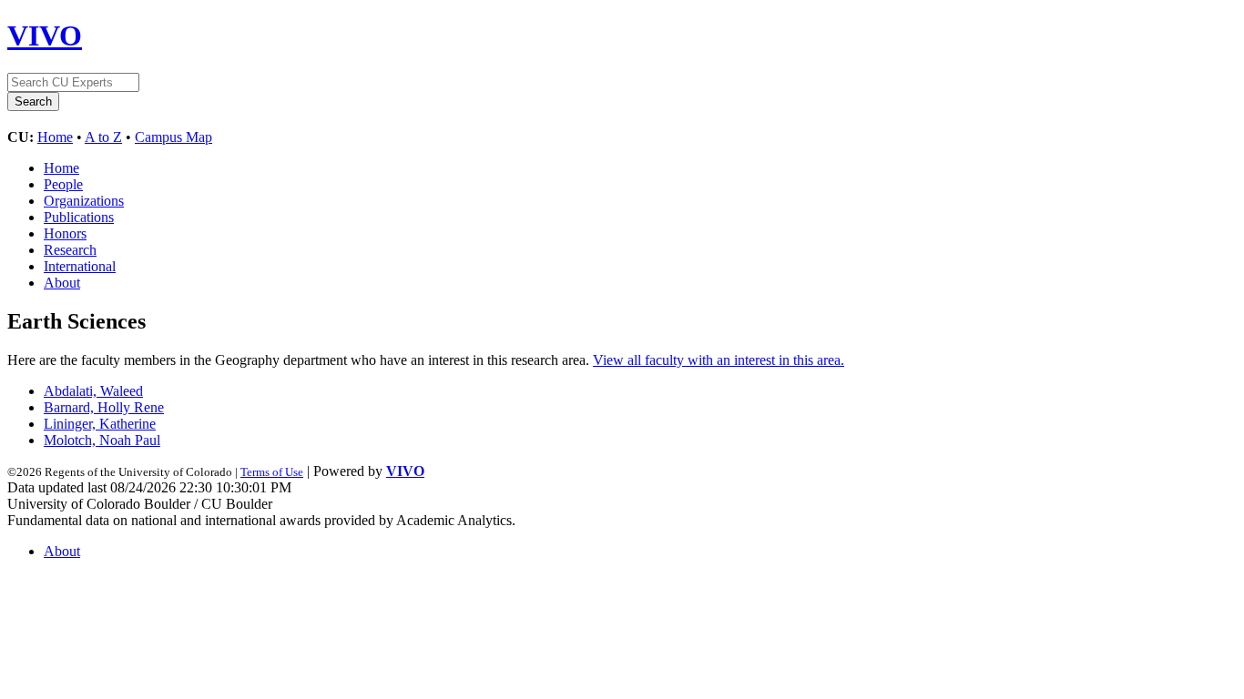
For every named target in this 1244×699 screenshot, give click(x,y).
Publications (79, 217)
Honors (65, 233)
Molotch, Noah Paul (102, 440)
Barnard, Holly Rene (104, 407)
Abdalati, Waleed (93, 391)
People (63, 184)
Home (55, 137)
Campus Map (173, 137)
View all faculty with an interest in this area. (718, 360)
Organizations (84, 200)
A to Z (103, 137)
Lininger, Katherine (100, 423)
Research (70, 250)
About (62, 282)
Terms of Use (271, 472)
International (80, 266)
